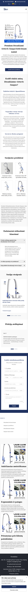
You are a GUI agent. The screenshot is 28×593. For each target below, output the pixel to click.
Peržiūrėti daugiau (7, 310)
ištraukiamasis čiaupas (9, 428)
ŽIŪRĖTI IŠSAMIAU (7, 168)
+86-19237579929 (8, 1)
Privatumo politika (14, 573)
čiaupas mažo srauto (8, 431)
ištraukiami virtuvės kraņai (10, 422)
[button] (8, 315)
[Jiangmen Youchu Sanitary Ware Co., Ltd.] (5, 9)
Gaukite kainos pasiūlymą (14, 69)
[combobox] (8, 377)
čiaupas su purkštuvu (9, 425)
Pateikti (14, 406)
